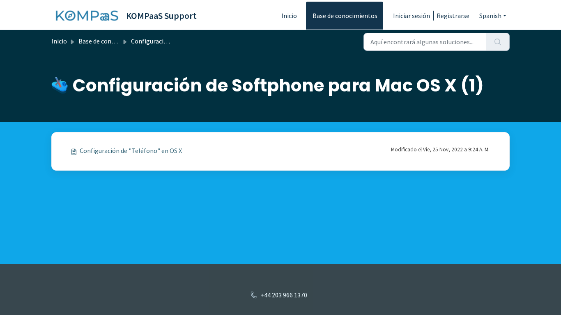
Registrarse (453, 15)
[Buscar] (498, 42)
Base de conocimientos (345, 15)
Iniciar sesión (411, 15)
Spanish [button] (490, 15)
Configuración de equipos (166, 41)
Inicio (289, 15)
